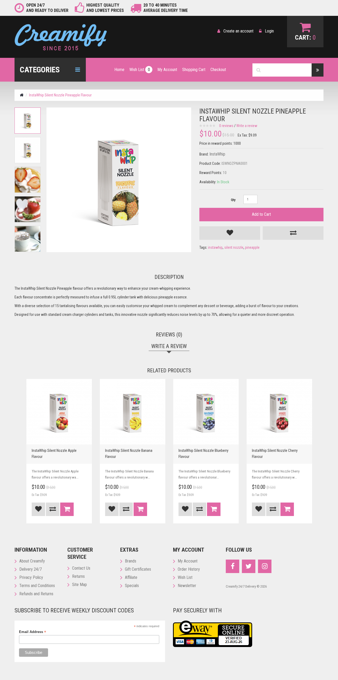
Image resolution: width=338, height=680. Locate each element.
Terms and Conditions (37, 585)
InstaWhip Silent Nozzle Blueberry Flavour (203, 453)
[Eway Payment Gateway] (212, 634)
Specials (132, 585)
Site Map (79, 584)
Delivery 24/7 (30, 569)
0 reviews (226, 126)
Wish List (185, 577)
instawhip (215, 247)
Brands (130, 561)
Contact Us (81, 568)
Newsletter (187, 585)
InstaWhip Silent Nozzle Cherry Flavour (275, 453)
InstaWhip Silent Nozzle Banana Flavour (128, 453)
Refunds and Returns (36, 593)
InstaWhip (217, 154)
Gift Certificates (138, 569)
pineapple (252, 247)
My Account (188, 561)
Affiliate (131, 577)
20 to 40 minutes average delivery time (165, 8)
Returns (78, 576)
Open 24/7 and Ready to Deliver (47, 8)
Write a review (246, 126)
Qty (233, 200)
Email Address (32, 632)
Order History (189, 569)
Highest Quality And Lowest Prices (105, 8)
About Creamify (32, 561)
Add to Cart (261, 214)
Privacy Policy (31, 577)
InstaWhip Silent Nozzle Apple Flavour (54, 453)
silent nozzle (233, 247)
